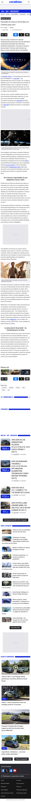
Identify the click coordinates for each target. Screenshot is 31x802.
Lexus (3, 390)
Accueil (2, 14)
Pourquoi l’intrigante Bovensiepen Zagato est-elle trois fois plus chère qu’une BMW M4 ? (13, 728)
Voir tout (27, 373)
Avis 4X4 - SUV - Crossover (9, 435)
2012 (26, 161)
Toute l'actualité (6, 526)
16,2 (5, 470)
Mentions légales (4, 789)
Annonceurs (18, 780)
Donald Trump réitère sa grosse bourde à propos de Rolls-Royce (20, 575)
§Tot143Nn (16, 480)
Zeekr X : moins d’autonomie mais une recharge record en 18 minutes (14, 703)
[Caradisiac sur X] (7, 771)
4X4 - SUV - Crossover (10, 11)
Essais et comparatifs (7, 657)
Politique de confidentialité (21, 789)
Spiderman (13, 319)
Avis (28, 14)
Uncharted (19, 100)
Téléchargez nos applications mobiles (13, 776)
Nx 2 (24, 387)
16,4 (5, 448)
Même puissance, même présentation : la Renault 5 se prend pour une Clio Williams (21, 601)
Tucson (17, 387)
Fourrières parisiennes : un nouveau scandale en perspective (20, 557)
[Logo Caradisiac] (15, 3)
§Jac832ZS (16, 454)
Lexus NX (16, 78)
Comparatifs (22, 14)
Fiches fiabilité (14, 14)
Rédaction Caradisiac (5, 783)
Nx (8, 390)
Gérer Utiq (3, 796)
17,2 (5, 496)
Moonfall (6, 105)
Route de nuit (5, 18)
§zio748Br (16, 495)
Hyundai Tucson (7, 76)
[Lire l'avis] (5, 446)
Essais (7, 14)
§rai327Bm (16, 512)
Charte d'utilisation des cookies (7, 793)
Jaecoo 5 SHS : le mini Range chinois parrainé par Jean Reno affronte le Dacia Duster (14, 679)
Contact (2, 780)
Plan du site (18, 786)
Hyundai (11, 387)
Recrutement (3, 786)
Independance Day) (15, 167)
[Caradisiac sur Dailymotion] (11, 771)
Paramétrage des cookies (21, 793)
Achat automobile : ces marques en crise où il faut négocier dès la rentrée (20, 620)
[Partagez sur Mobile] (27, 34)
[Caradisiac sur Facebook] (3, 771)
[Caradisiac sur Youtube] (14, 771)
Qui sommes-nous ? (20, 783)
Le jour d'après (10, 165)
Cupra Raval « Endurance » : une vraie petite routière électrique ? (13, 753)
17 (5, 511)
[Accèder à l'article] (6, 531)
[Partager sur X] (22, 34)
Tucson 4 (4, 387)
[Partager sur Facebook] (16, 34)
